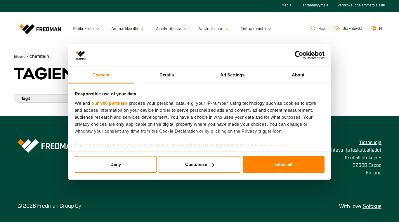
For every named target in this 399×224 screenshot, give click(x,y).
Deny (115, 164)
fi (380, 29)
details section (274, 144)
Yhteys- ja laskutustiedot (354, 150)
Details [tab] (166, 74)
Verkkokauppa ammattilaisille (361, 5)
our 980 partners (109, 102)
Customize (196, 164)
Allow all (283, 164)
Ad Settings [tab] (232, 74)
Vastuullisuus (211, 29)
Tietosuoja (370, 143)
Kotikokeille (83, 29)
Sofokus (371, 206)
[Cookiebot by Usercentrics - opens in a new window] (299, 55)
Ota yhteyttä (352, 29)
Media (287, 5)
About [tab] (298, 74)
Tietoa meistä (253, 29)
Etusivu (20, 56)
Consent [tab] (101, 74)
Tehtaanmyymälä (314, 5)
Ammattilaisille (124, 29)
